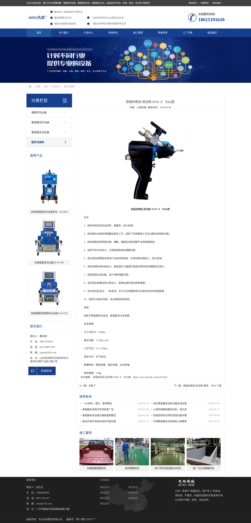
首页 (39, 32)
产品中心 (88, 32)
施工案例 (138, 32)
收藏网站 (206, 3)
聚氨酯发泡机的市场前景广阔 (115, 409)
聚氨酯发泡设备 (40, 132)
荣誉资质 (163, 32)
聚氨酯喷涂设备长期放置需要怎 (115, 415)
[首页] (30, 86)
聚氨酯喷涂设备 (40, 122)
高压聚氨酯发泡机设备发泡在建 (186, 403)
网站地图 (218, 3)
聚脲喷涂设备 (39, 112)
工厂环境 (187, 32)
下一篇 (197, 385)
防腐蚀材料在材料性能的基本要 (186, 415)
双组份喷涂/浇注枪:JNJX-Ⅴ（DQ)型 (112, 377)
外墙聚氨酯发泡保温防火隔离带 (186, 421)
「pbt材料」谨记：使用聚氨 (115, 403)
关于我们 (63, 32)
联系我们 (212, 32)
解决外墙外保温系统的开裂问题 (115, 421)
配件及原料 (69, 86)
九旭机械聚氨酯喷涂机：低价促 (186, 409)
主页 (45, 86)
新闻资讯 (113, 32)
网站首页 (194, 3)
